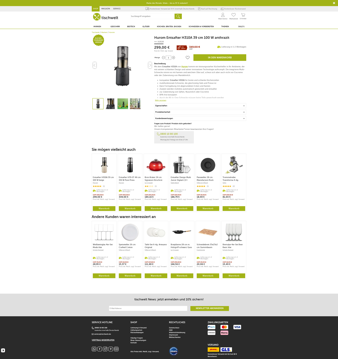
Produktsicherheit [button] (162, 112)
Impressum (173, 335)
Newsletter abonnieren (210, 308)
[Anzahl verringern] (163, 57)
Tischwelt (95, 32)
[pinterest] (110, 350)
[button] (187, 57)
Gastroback (175, 183)
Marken (104, 32)
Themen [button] (225, 27)
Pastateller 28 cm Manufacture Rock (205, 178)
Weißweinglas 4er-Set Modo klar (103, 246)
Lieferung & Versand (138, 328)
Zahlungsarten (136, 330)
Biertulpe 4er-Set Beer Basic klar (233, 246)
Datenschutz (174, 328)
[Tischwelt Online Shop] (105, 17)
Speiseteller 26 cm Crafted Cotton (127, 246)
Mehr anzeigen (160, 100)
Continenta (201, 250)
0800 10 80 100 (169, 133)
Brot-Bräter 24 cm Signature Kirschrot (153, 178)
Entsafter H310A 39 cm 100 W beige (103, 178)
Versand (170, 51)
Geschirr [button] (115, 27)
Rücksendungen (137, 332)
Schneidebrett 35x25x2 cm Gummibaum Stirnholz (207, 246)
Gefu (224, 183)
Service (117, 9)
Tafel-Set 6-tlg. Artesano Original (156, 246)
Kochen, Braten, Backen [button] (169, 27)
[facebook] (99, 350)
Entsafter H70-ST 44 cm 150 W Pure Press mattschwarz (130, 178)
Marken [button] (97, 27)
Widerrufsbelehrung (177, 332)
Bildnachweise (174, 337)
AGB (170, 330)
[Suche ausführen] (178, 16)
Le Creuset (149, 183)
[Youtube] (116, 350)
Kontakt (133, 343)
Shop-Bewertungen (138, 340)
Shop (95, 9)
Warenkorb (104, 208)
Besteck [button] (131, 27)
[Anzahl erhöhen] (173, 57)
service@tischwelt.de (102, 334)
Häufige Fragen (136, 338)
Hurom (112, 32)
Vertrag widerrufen (103, 340)
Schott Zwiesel (98, 250)
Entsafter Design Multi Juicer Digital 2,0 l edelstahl (181, 178)
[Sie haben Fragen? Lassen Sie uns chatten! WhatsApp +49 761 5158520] (94, 350)
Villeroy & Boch (202, 183)
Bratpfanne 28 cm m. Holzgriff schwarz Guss (181, 246)
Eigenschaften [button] (161, 106)
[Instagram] (105, 350)
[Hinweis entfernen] (334, 3)
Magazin (105, 9)
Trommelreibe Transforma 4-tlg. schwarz (231, 178)
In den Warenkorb (220, 58)
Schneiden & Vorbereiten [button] (201, 27)
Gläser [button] (145, 27)
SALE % (241, 27)
